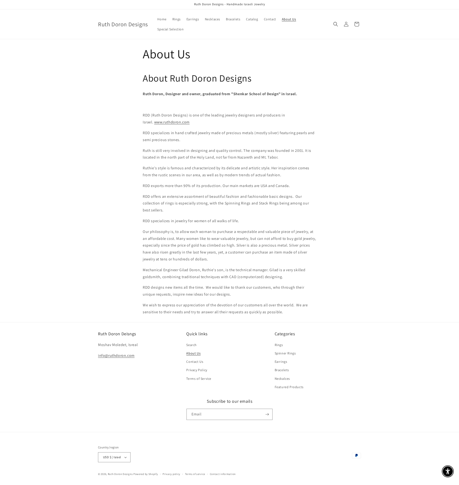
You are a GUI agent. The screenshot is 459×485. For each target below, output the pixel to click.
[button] (335, 24)
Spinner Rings (285, 353)
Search (191, 345)
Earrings (281, 361)
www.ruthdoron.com (172, 122)
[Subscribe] (267, 414)
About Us (193, 353)
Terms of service (195, 474)
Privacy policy (171, 474)
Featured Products (289, 387)
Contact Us (194, 361)
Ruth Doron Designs (120, 474)
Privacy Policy (196, 370)
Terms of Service (198, 378)
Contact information (223, 474)
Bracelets (282, 370)
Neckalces (282, 378)
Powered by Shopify (145, 474)
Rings (279, 345)
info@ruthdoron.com (116, 355)
